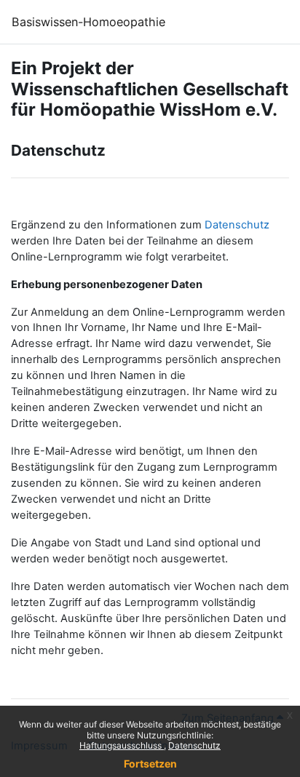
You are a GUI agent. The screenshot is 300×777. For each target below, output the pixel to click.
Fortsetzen (150, 763)
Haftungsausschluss (121, 745)
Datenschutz (194, 745)
